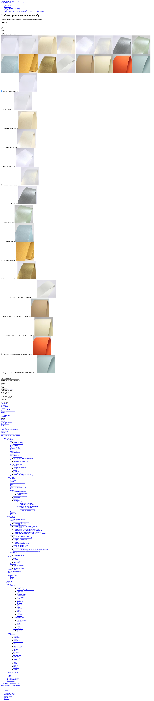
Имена (18, 600)
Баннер (15, 465)
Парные (19, 606)
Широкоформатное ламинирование (23, 458)
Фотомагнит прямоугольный (21, 522)
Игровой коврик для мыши (17, 548)
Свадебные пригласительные (12, 8)
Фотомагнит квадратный (20, 523)
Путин (15, 663)
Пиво (18, 607)
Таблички (3, 416)
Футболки (13, 585)
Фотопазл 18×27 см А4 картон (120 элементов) (26, 527)
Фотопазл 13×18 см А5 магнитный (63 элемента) (26, 529)
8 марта (19, 619)
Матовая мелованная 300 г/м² (11, 91)
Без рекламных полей (26, 503)
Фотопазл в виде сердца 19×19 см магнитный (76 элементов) (30, 533)
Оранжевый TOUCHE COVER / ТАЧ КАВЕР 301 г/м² (17, 354)
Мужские (16, 656)
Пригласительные (15, 486)
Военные (19, 608)
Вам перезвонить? (15, 1)
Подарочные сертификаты (17, 483)
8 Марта (15, 636)
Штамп (12, 578)
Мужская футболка (18, 587)
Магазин (3, 432)
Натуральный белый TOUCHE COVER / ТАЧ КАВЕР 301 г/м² (20, 297)
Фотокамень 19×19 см (19, 553)
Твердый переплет (15, 452)
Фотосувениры (5, 406)
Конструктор (7, 5)
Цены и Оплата (5, 424)
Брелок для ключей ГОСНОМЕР (22, 536)
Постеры (15, 499)
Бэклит (15, 468)
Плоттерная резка (18, 473)
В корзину (3, 389)
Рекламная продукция (16, 464)
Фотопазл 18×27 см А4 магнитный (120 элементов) (27, 530)
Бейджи (3, 412)
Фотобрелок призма (18, 542)
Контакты (3, 425)
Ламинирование (14, 455)
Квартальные (17, 500)
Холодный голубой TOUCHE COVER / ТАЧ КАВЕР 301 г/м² (19, 373)
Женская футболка (18, 561)
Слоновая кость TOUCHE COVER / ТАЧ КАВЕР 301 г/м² (18, 335)
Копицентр (4, 403)
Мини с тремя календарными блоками (27, 506)
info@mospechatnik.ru (26, 2)
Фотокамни (13, 552)
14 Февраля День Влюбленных (25, 590)
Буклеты (12, 512)
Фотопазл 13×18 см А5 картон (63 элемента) (25, 526)
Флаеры (12, 481)
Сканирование (14, 460)
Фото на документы (15, 449)
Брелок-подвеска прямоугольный (22, 538)
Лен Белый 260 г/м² (8, 110)
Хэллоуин (19, 614)
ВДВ (18, 592)
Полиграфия (7, 7)
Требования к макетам (7, 426)
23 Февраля (20, 591)
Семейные (19, 616)
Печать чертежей (18, 444)
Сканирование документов (20, 461)
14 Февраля (16, 640)
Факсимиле (13, 579)
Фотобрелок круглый (19, 540)
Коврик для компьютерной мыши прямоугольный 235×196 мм (30, 549)
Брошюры (13, 513)
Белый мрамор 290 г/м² (9, 166)
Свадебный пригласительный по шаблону (15, 10)
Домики (19, 494)
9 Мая (18, 588)
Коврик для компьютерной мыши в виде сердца (26, 551)
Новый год (16, 658)
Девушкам (16, 652)
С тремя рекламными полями (28, 510)
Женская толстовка (18, 566)
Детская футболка (18, 562)
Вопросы (3, 428)
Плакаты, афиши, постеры (8, 411)
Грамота (12, 514)
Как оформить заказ (12, 679)
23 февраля (16, 637)
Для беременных (21, 620)
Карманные (16, 497)
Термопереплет (14, 454)
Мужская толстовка (18, 565)
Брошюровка (13, 451)
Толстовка (13, 564)
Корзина (6, 690)
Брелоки (12, 535)
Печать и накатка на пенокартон (22, 474)
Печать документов (18, 442)
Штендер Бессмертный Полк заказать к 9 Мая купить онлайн (27, 475)
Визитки (12, 478)
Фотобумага (16, 471)
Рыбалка (19, 611)
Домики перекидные (22, 493)
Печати (12, 577)
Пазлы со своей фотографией (18, 525)
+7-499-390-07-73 (5, 1)
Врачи (18, 598)
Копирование (14, 445)
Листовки (13, 480)
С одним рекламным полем (27, 504)
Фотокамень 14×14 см (19, 555)
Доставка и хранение (6, 422)
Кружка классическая (19, 519)
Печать (12, 441)
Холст (15, 470)
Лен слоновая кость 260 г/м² (10, 128)
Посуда (3, 421)
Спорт (18, 610)
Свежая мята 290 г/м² (8, 222)
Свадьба (19, 613)
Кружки (12, 517)
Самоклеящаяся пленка (19, 467)
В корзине (10, 389)
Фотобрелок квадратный (20, 539)
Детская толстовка (18, 568)
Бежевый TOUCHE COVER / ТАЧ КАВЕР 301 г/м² (17, 316)
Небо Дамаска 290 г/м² (9, 241)
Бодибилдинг (20, 601)
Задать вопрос (36, 2)
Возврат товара (11, 681)
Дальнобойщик (21, 595)
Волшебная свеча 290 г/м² (10, 147)
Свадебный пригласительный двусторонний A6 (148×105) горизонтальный (24, 11)
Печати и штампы (6, 415)
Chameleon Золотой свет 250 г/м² (12, 185)
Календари (13, 490)
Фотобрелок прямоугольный (21, 543)
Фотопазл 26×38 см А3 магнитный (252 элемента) (27, 532)
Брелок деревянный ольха (20, 545)
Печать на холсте (5, 409)
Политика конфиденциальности (9, 429)
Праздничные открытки (16, 488)
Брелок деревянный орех (20, 546)
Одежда (3, 408)
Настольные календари (19, 491)
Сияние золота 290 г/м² (9, 260)
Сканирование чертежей (20, 462)
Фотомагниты (14, 520)
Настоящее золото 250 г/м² (10, 279)
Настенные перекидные (20, 496)
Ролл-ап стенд (4, 413)
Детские (15, 649)
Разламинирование (15, 448)
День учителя (20, 597)
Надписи (19, 603)
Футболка (13, 558)
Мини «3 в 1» (20, 501)
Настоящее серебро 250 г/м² (10, 203)
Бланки (12, 484)
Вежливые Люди (21, 594)
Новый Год (20, 604)
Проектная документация (17, 447)
